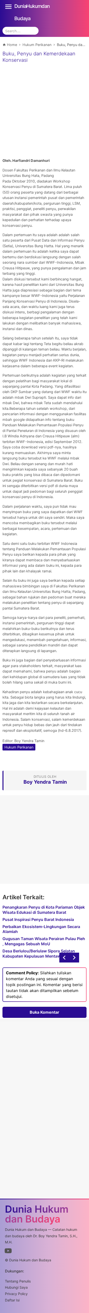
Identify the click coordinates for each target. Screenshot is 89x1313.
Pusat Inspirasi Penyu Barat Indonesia (38, 919)
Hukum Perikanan (18, 747)
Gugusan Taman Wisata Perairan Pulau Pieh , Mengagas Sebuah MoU (43, 941)
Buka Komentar (44, 1012)
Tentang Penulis (18, 1281)
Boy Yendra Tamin (29, 741)
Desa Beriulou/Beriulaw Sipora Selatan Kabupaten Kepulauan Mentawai (38, 953)
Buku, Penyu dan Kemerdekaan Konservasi (38, 57)
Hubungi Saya (16, 1287)
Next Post (64, 957)
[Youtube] (8, 1252)
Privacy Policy (16, 1294)
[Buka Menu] (8, 6)
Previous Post (74, 957)
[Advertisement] (44, 111)
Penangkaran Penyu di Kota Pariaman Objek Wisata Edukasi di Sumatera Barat (43, 910)
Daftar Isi (12, 1300)
